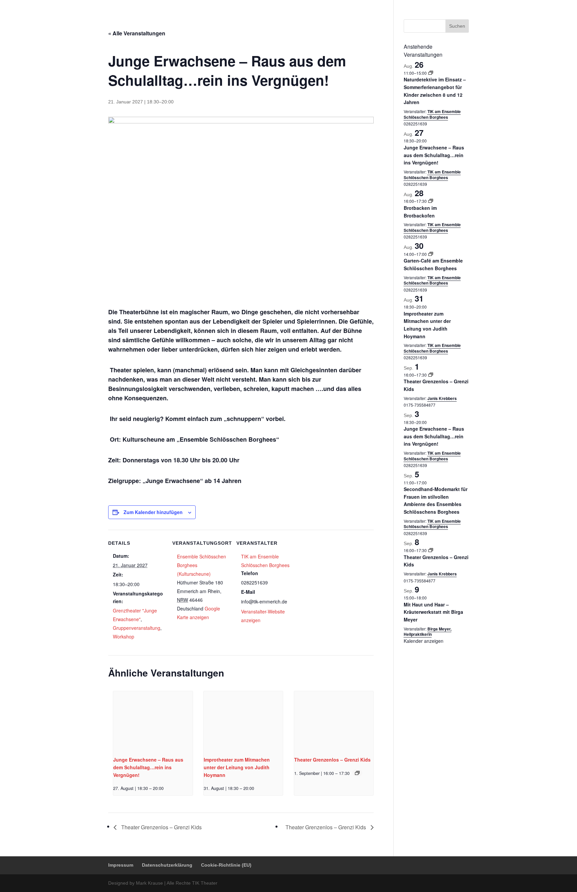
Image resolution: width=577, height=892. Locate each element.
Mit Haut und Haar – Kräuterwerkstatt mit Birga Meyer (433, 612)
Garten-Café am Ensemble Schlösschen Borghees (433, 264)
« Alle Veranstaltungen (136, 33)
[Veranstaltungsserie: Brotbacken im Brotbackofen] (430, 201)
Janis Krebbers (442, 398)
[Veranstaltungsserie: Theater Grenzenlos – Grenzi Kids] (357, 773)
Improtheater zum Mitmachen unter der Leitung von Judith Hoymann (237, 767)
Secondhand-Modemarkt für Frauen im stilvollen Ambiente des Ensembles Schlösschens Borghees (435, 500)
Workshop (123, 636)
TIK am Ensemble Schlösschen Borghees (432, 114)
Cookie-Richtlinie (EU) (448, 5)
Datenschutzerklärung (400, 5)
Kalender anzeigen (423, 640)
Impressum (362, 5)
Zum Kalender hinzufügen (153, 512)
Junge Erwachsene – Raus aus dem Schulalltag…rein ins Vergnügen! (148, 767)
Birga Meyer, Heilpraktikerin (427, 631)
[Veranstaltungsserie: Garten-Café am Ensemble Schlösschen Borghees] (430, 254)
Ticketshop (288, 21)
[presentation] (153, 721)
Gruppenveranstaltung (136, 627)
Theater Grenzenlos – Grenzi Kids (332, 759)
